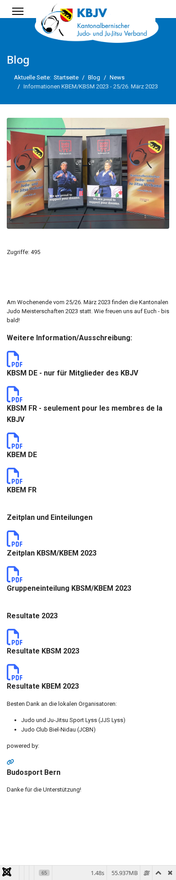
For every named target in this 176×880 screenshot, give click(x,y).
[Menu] (17, 11)
